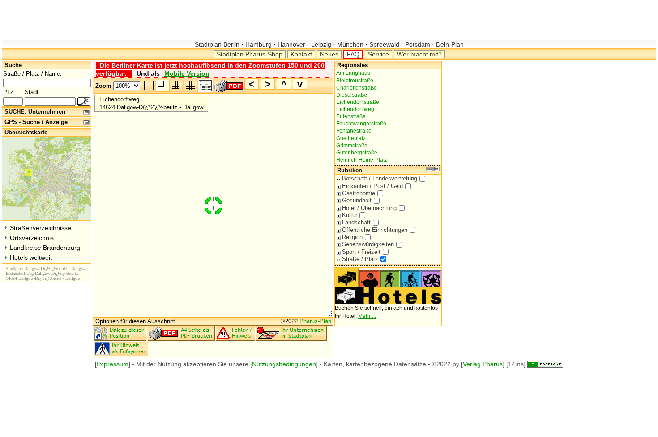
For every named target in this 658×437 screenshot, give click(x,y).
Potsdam (417, 44)
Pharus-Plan (315, 321)
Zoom (103, 85)
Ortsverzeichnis (32, 237)
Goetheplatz (351, 138)
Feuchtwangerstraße (361, 123)
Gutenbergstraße (356, 152)
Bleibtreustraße (354, 80)
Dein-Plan (449, 44)
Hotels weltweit (31, 257)
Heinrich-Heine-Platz (361, 160)
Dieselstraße (351, 95)
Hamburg (258, 44)
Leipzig (321, 44)
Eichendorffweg (355, 109)
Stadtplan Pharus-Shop (249, 54)
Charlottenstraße (356, 87)
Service (378, 54)
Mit (140, 364)
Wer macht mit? (419, 54)
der (151, 364)
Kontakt (301, 54)
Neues (329, 54)
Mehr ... (367, 316)
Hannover (291, 44)
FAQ (353, 54)
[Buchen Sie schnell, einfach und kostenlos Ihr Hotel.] (388, 302)
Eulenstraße (351, 116)
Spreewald (384, 44)
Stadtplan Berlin (218, 44)
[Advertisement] (165, 20)
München (350, 44)
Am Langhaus (353, 73)
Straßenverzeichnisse (40, 227)
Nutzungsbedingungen (284, 364)
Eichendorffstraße (357, 102)
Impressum (112, 364)
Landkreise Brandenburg (45, 247)
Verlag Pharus (483, 364)
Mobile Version (186, 73)
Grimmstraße (351, 145)
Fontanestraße (354, 130)
